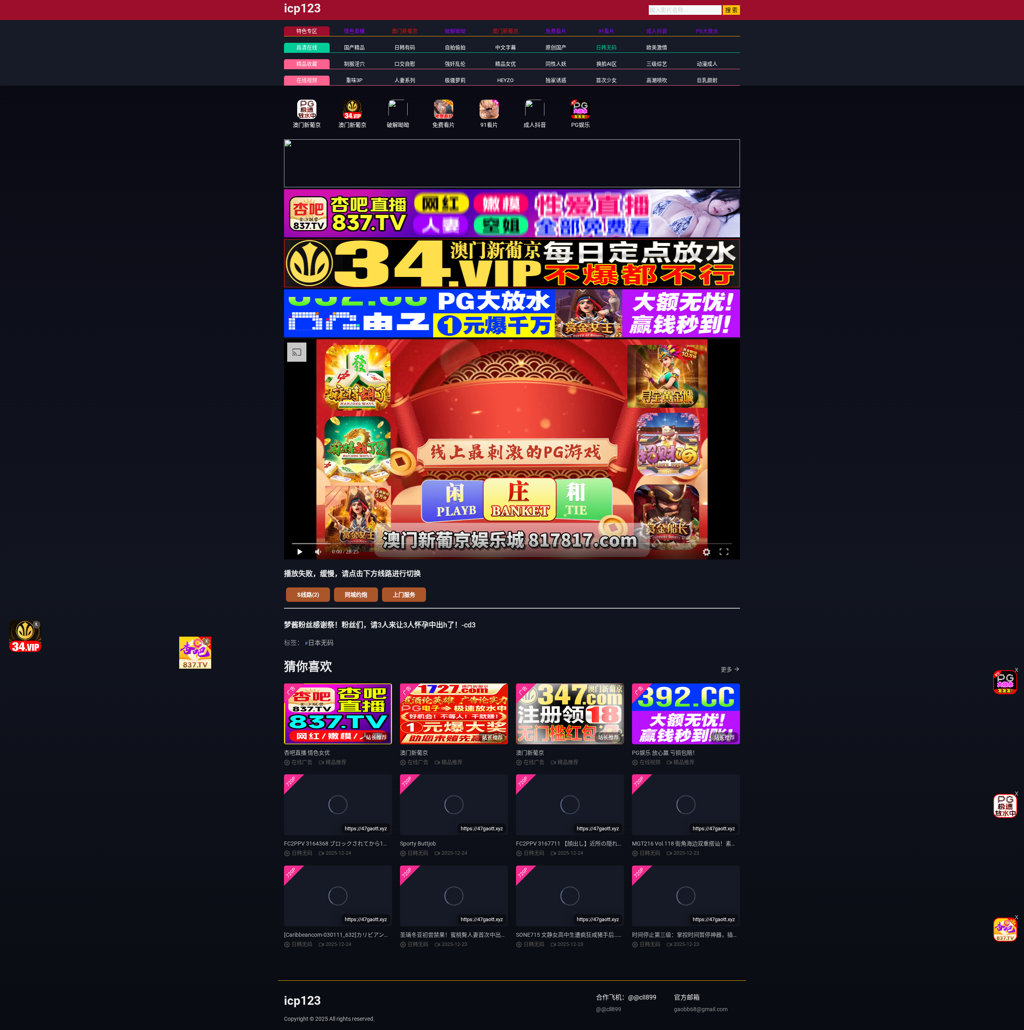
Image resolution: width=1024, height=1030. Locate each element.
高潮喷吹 (656, 80)
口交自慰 (404, 64)
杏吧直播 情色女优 (307, 752)
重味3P (354, 80)
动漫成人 (707, 64)
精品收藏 (306, 64)
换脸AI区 (606, 64)
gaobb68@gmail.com (701, 1009)
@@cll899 (608, 1009)
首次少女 (606, 80)
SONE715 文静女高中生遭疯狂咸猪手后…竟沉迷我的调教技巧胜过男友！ (606, 935)
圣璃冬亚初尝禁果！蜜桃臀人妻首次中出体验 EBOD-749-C (472, 935)
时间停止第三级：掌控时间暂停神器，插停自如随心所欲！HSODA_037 (720, 935)
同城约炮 (356, 594)
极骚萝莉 (455, 80)
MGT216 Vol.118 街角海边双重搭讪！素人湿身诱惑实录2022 (707, 843)
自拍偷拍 (455, 47)
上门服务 (404, 594)
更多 (726, 669)
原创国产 (556, 47)
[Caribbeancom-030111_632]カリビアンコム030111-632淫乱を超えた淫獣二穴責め (388, 935)
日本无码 (321, 643)
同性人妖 (556, 64)
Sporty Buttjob (418, 843)
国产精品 (354, 47)
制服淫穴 (354, 64)
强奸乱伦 (455, 64)
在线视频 (306, 80)
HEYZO (505, 80)
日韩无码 (606, 47)
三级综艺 (656, 64)
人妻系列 (404, 80)
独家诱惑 (556, 80)
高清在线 (306, 47)
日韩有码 (404, 47)
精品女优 (505, 64)
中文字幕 (505, 47)
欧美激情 (656, 47)
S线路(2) (308, 594)
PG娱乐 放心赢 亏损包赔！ (665, 752)
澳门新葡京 (414, 752)
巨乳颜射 (707, 80)
